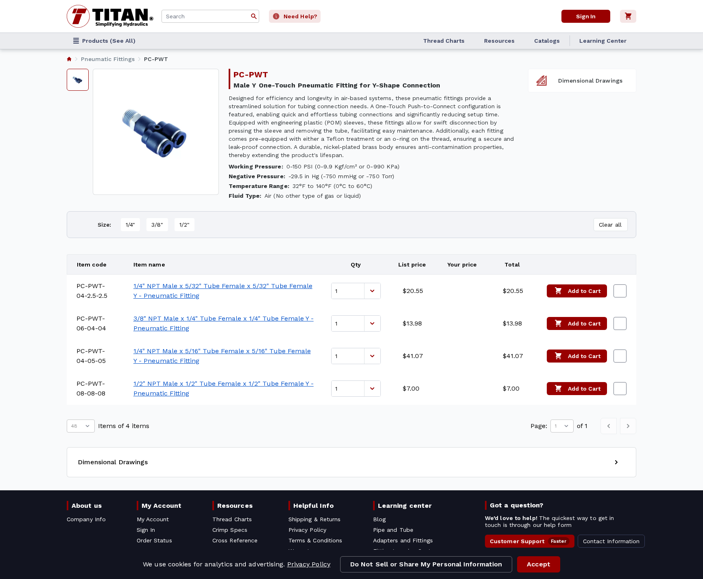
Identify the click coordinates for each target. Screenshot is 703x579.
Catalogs (547, 40)
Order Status (154, 540)
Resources (499, 40)
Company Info (86, 519)
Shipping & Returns (314, 519)
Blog (379, 519)
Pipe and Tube (393, 530)
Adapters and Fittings (403, 540)
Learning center (405, 505)
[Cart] (628, 16)
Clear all (610, 224)
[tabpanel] (155, 131)
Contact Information (611, 541)
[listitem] (69, 59)
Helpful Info (313, 505)
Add (584, 291)
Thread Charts (444, 40)
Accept (538, 564)
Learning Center (603, 40)
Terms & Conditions (315, 540)
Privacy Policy (308, 564)
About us (87, 505)
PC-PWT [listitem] (156, 59)
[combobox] (210, 16)
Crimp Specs (229, 530)
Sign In (586, 16)
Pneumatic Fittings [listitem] (108, 59)
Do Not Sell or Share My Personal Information (426, 564)
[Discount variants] (372, 291)
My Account (162, 505)
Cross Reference (235, 540)
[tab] (78, 80)
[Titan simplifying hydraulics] (110, 16)
